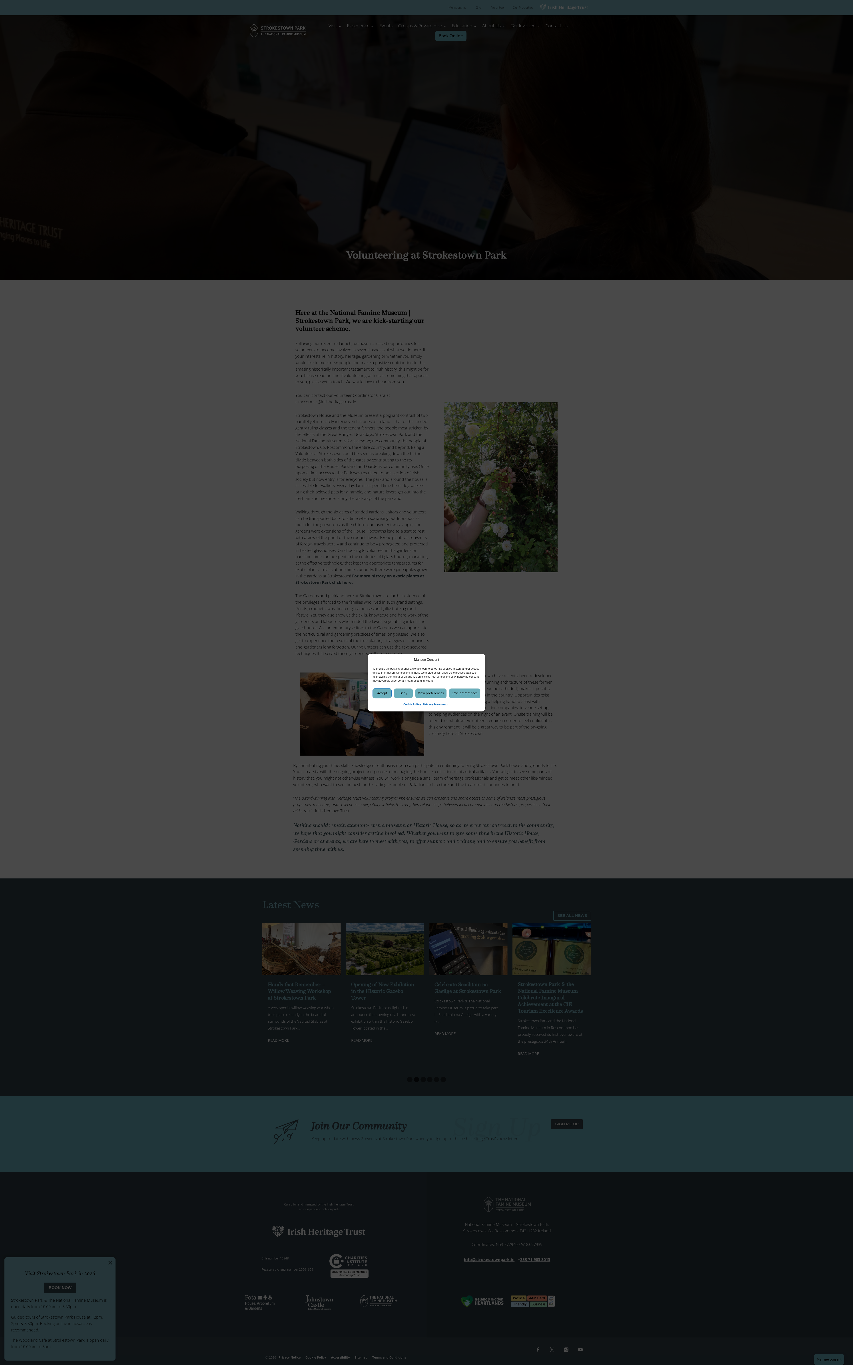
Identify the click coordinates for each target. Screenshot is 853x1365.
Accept (382, 693)
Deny (403, 693)
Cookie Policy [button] (412, 704)
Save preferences (465, 693)
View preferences (431, 693)
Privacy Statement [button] (435, 704)
